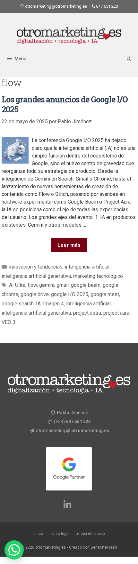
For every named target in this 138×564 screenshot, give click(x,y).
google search (18, 304)
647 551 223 (107, 6)
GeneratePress (104, 547)
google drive (35, 294)
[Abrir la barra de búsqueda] (129, 58)
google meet (105, 294)
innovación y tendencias (36, 267)
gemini (46, 285)
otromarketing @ (72, 430)
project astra (87, 313)
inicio (38, 533)
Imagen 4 (53, 304)
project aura (116, 313)
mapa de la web (91, 533)
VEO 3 (8, 322)
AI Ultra (17, 285)
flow (32, 285)
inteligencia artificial (87, 267)
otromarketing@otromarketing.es (56, 6)
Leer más (69, 245)
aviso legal (60, 533)
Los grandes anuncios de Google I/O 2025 (65, 104)
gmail (62, 285)
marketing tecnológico (98, 276)
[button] (14, 550)
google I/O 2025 (69, 294)
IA (38, 304)
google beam (85, 285)
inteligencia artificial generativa (36, 276)
